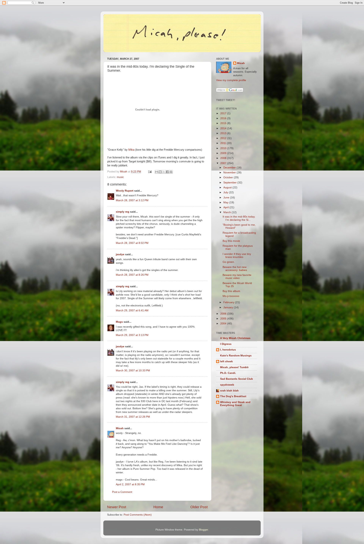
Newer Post (116, 507)
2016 (223, 118)
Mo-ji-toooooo (231, 296)
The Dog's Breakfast (233, 396)
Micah (120, 428)
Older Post (199, 507)
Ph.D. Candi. (228, 373)
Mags (119, 321)
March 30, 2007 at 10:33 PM (133, 370)
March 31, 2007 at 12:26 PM (133, 416)
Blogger (203, 529)
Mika (131, 149)
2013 (223, 133)
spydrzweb (227, 384)
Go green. (229, 262)
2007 (223, 163)
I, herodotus (228, 349)
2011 (223, 143)
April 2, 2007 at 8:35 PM (130, 484)
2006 (223, 313)
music (120, 177)
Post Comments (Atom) (138, 514)
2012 (223, 138)
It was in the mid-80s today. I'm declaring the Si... (239, 218)
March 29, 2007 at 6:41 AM (132, 310)
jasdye (120, 254)
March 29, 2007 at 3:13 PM (132, 335)
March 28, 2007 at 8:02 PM (132, 243)
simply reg (122, 211)
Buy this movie (231, 241)
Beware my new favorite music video (237, 276)
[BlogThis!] (160, 172)
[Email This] (156, 172)
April (226, 207)
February (229, 302)
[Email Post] (149, 171)
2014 (223, 128)
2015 (223, 123)
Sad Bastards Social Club (236, 378)
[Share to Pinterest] (171, 172)
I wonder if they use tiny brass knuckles (237, 255)
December (230, 167)
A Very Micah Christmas (235, 338)
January (228, 307)
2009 (223, 153)
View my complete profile (231, 80)
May (226, 202)
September (230, 182)
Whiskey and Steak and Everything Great (235, 404)
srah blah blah (229, 390)
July (226, 192)
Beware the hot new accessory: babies (235, 269)
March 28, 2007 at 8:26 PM (132, 274)
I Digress (225, 344)
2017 (223, 113)
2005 (223, 318)
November (230, 172)
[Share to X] (164, 172)
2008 (223, 158)
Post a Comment (122, 492)
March (227, 212)
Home (158, 507)
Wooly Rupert (124, 190)
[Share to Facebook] (167, 172)
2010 (223, 148)
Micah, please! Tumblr (234, 367)
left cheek (226, 361)
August (227, 187)
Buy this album (231, 291)
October (228, 177)
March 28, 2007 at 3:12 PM (132, 200)
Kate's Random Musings (236, 355)
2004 (223, 323)
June (226, 197)
